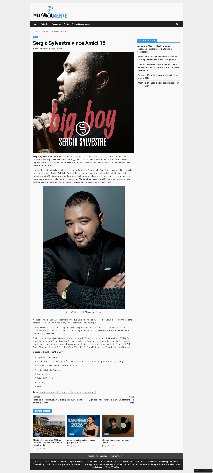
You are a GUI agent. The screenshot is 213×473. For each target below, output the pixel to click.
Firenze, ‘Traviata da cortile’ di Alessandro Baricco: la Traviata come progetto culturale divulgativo (158, 67)
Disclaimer (104, 456)
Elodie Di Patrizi (64, 392)
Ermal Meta (76, 392)
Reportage (56, 24)
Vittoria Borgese (41, 49)
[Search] (177, 24)
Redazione (93, 456)
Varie (66, 24)
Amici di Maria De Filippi (48, 392)
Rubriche (44, 24)
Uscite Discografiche (81, 24)
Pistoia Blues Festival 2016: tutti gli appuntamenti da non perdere (58, 399)
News (35, 24)
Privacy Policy (117, 456)
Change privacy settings (203, 471)
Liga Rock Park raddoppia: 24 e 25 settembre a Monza (111, 399)
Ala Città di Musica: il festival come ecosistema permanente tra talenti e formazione (154, 49)
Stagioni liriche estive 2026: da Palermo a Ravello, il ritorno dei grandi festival (49, 426)
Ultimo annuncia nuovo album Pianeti (118, 426)
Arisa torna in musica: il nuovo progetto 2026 (83, 426)
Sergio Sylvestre (89, 392)
